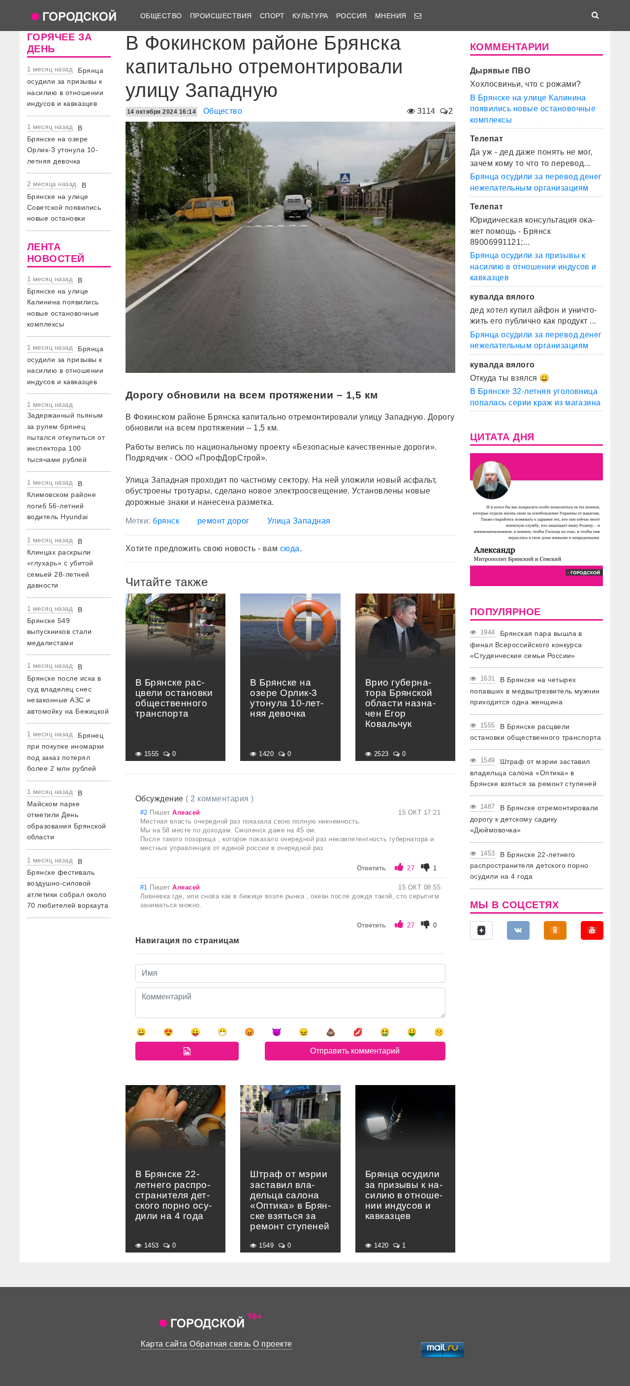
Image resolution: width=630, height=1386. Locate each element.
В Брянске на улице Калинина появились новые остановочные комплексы (63, 302)
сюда (290, 548)
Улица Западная (299, 521)
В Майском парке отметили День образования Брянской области (66, 815)
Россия (351, 16)
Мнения (391, 16)
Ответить (371, 868)
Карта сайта (164, 1344)
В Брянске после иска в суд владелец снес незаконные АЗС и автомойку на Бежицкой (68, 689)
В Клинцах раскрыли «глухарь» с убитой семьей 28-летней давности (60, 563)
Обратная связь (220, 1344)
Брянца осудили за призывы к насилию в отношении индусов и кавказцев (533, 266)
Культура (310, 16)
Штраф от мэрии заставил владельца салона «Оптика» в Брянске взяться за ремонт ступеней (533, 773)
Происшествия (221, 16)
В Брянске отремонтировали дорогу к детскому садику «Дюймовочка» (534, 819)
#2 (145, 812)
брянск (166, 521)
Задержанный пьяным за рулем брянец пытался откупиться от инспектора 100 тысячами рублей (66, 437)
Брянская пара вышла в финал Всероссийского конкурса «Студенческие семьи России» (526, 644)
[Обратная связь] (417, 16)
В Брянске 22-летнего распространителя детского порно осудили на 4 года (529, 866)
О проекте (272, 1344)
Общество (161, 16)
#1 (145, 887)
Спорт (272, 16)
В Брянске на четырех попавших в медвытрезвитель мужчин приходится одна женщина (535, 691)
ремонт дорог (223, 521)
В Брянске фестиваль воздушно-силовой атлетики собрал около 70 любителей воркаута (67, 884)
